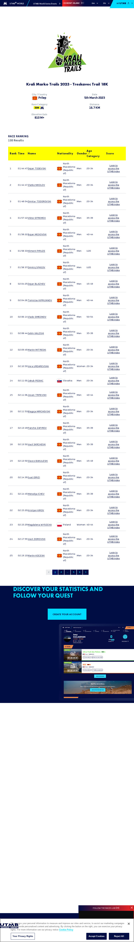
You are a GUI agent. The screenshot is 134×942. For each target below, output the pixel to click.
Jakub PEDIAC (35, 381)
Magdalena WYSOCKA (40, 525)
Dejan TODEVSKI (37, 168)
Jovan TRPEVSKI (37, 395)
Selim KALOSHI (36, 333)
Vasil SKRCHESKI (37, 444)
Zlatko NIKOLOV (36, 185)
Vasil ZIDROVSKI (36, 539)
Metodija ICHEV (36, 494)
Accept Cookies (97, 936)
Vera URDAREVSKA (38, 366)
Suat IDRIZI (34, 477)
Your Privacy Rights (23, 936)
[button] (46, 3)
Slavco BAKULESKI (38, 461)
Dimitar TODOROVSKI (39, 201)
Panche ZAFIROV (37, 428)
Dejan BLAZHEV (36, 284)
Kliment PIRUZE (36, 251)
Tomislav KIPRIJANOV (40, 300)
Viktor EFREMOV (37, 218)
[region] (67, 930)
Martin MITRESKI (37, 350)
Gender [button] (80, 153)
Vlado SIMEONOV (37, 317)
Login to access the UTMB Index (113, 168)
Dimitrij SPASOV (36, 267)
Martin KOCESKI (36, 555)
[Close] (128, 923)
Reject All (119, 936)
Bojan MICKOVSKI (37, 234)
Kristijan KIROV (36, 510)
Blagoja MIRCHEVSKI (39, 411)
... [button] (67, 572)
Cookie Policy (66, 929)
